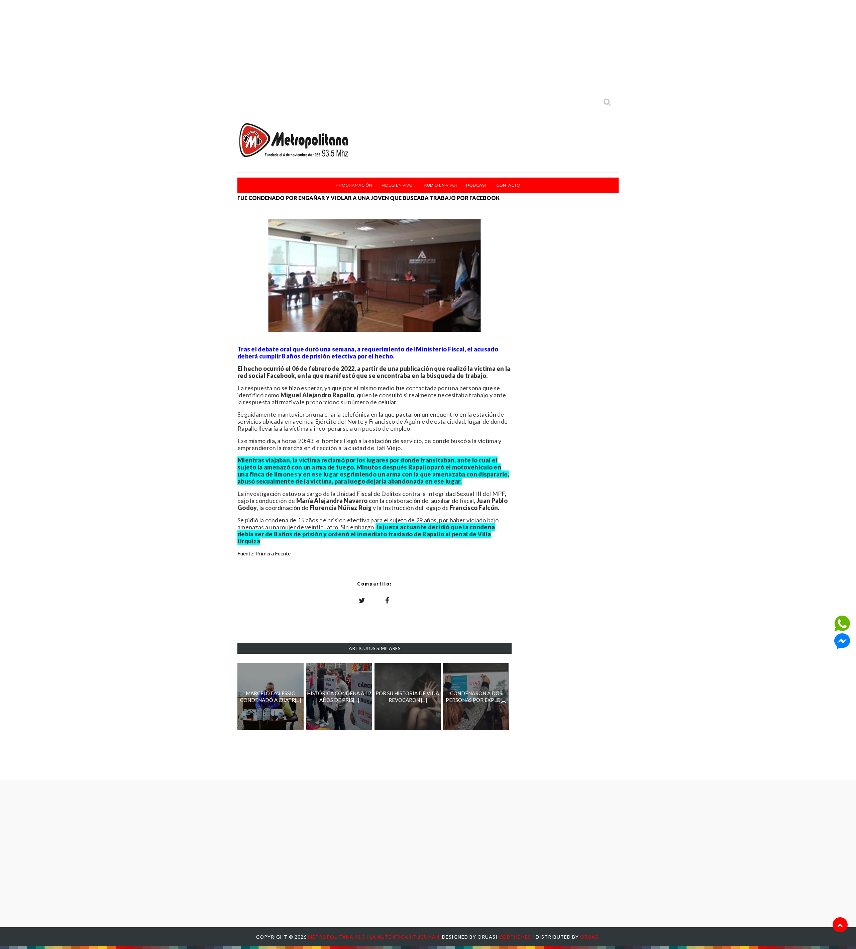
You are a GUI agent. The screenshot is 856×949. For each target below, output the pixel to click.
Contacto (508, 185)
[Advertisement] (428, 47)
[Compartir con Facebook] (387, 600)
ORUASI (590, 937)
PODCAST (476, 185)
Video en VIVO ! (398, 185)
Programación (354, 185)
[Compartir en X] (362, 600)
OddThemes (515, 937)
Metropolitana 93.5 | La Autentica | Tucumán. (375, 937)
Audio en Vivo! (440, 185)
